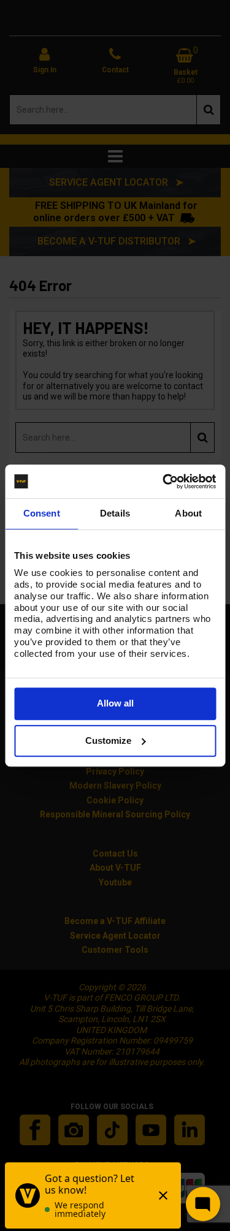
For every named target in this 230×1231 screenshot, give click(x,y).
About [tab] (188, 513)
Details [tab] (115, 513)
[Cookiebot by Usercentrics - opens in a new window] (164, 482)
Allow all (115, 703)
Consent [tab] (41, 513)
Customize (108, 740)
